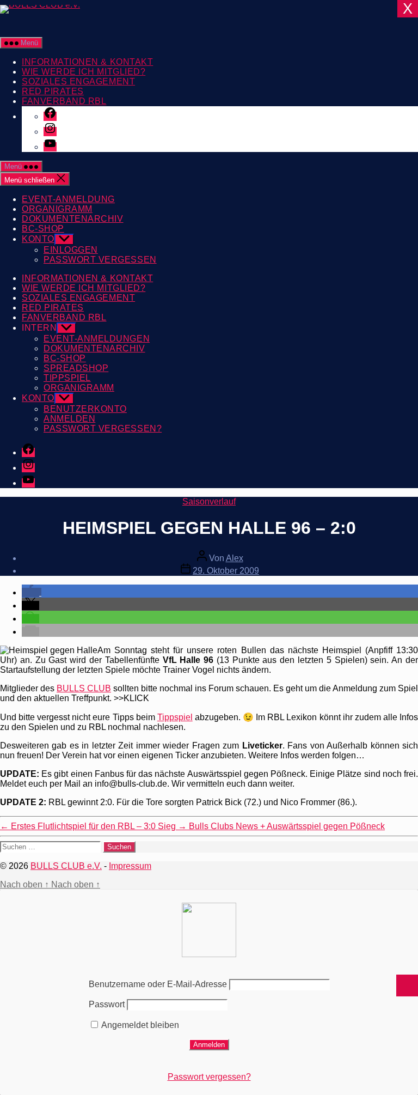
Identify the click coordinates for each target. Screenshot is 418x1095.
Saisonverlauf (209, 501)
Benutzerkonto (85, 408)
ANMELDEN (69, 418)
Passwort (107, 1004)
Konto (38, 239)
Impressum (130, 866)
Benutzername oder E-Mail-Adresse (158, 984)
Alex (234, 558)
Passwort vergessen (100, 259)
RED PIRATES (53, 91)
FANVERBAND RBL (64, 101)
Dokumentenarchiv (73, 218)
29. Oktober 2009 (226, 570)
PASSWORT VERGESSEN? (103, 428)
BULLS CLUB (84, 688)
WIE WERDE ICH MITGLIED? (83, 71)
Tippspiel (67, 377)
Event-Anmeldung (68, 199)
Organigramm (57, 209)
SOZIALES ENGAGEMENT (78, 81)
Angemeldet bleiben (139, 1025)
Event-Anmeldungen (97, 338)
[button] (31, 592)
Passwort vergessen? (209, 1076)
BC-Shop (43, 228)
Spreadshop (76, 368)
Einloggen (71, 249)
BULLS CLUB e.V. (66, 866)
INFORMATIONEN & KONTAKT (87, 61)
